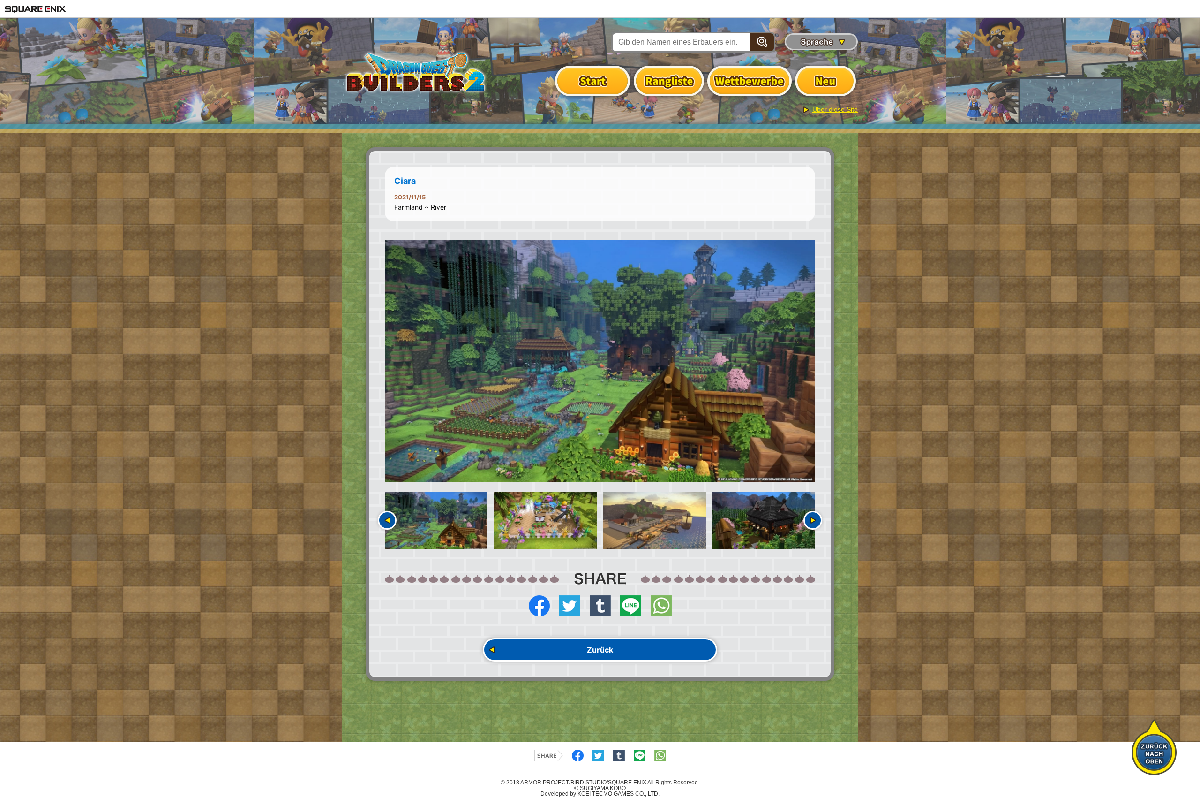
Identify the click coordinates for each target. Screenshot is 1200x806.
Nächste (812, 520)
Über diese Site (835, 109)
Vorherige (387, 520)
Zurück (600, 649)
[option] (600, 361)
